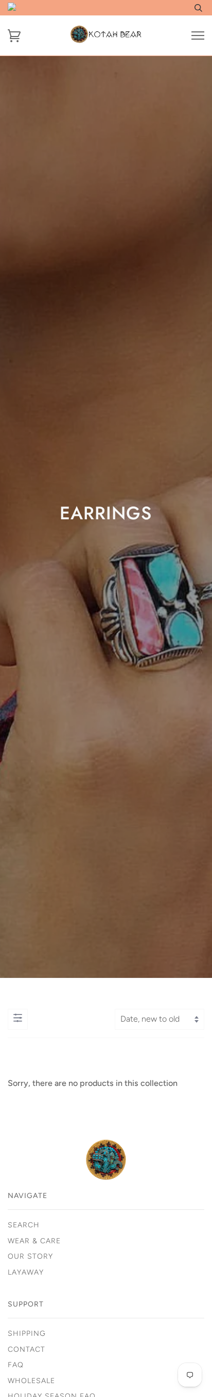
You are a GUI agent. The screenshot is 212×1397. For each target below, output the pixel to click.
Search (24, 1225)
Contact (26, 1349)
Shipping (27, 1333)
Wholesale (31, 1380)
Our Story (30, 1256)
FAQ (16, 1364)
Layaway (26, 1272)
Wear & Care (34, 1241)
